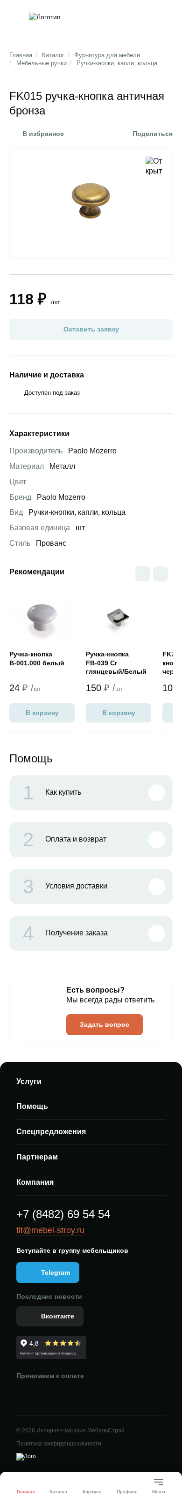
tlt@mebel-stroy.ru (50, 1230)
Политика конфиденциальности (58, 1443)
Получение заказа (65, 933)
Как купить (52, 793)
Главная (20, 55)
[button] (160, 573)
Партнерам (37, 1157)
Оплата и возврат (64, 840)
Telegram (55, 1272)
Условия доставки (65, 886)
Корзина (92, 1491)
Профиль (127, 1491)
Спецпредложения (51, 1132)
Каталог (53, 55)
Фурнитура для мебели (107, 55)
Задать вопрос (104, 1024)
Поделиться (153, 133)
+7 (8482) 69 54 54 (63, 1214)
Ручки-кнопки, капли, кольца (117, 63)
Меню (158, 1488)
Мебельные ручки (41, 63)
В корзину (42, 712)
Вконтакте (57, 1316)
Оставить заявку (91, 329)
